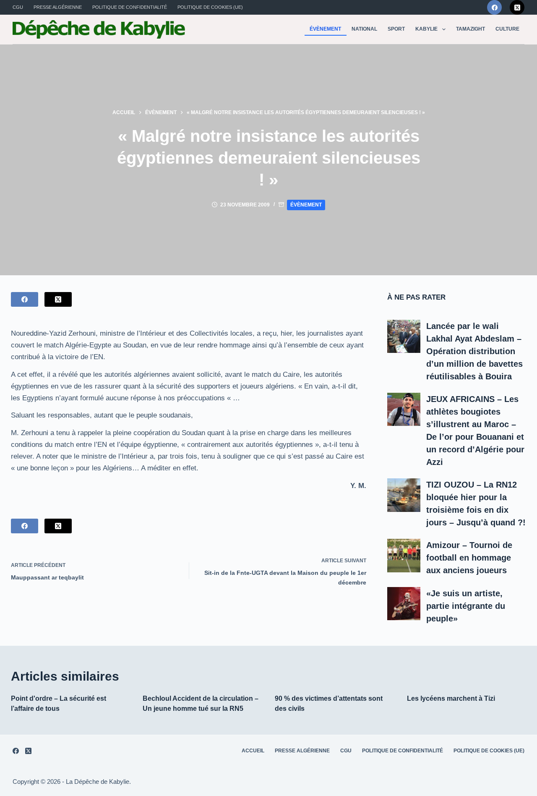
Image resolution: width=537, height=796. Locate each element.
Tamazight (470, 29)
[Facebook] (494, 7)
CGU (18, 7)
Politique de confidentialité (129, 7)
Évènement (325, 29)
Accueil (253, 751)
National (364, 29)
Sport (396, 29)
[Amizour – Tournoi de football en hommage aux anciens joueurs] (404, 555)
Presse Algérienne (58, 7)
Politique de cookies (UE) (210, 7)
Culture (507, 29)
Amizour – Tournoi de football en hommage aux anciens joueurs (469, 557)
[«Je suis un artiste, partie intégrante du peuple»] (404, 604)
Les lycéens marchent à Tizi (451, 698)
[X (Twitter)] (517, 7)
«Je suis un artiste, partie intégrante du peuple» (465, 606)
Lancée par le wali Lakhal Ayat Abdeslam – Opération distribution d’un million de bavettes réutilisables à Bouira (474, 351)
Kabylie (426, 29)
